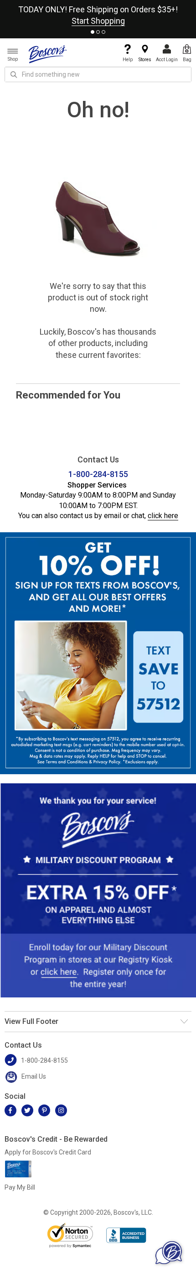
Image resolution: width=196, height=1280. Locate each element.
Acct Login (167, 59)
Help (128, 59)
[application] (168, 1252)
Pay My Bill (20, 1187)
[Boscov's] (48, 54)
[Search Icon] (14, 74)
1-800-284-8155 (98, 474)
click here (163, 515)
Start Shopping (98, 21)
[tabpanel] (98, 13)
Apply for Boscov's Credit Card (48, 1152)
